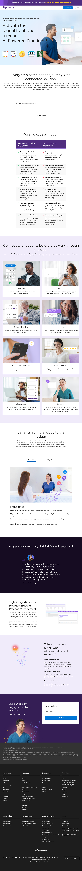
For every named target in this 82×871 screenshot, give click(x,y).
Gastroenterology (7, 785)
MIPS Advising (65, 792)
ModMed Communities (71, 858)
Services (64, 794)
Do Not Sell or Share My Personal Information (70, 831)
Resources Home (46, 778)
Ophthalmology (6, 789)
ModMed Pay (45, 828)
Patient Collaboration (47, 823)
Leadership (25, 780)
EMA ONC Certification (28, 821)
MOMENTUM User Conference (29, 787)
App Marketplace (7, 821)
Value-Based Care (46, 821)
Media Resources (26, 800)
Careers (24, 803)
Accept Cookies (68, 867)
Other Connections (7, 826)
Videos (44, 785)
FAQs (43, 794)
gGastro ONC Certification (29, 823)
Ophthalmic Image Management (50, 835)
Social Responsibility (27, 796)
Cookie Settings (66, 826)
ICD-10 (44, 792)
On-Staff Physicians (27, 783)
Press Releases (26, 792)
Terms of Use (65, 823)
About (24, 778)
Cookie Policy (5, 869)
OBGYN (4, 787)
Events (24, 785)
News (23, 789)
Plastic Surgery (6, 796)
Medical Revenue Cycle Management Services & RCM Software (69, 786)
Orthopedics (6, 792)
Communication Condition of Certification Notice (69, 835)
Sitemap (24, 809)
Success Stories (46, 780)
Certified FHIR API (7, 823)
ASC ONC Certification (28, 826)
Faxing (44, 837)
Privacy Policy (65, 821)
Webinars (44, 787)
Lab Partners (45, 839)
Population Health (46, 826)
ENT (4, 783)
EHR (63, 778)
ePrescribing (45, 830)
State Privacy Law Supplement (70, 828)
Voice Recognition (47, 832)
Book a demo (68, 8)
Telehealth (65, 796)
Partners (24, 805)
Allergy (4, 778)
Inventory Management (48, 841)
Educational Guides (47, 789)
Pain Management (7, 794)
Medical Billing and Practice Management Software (69, 781)
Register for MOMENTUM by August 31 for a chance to (41, 3)
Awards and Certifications (28, 798)
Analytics (64, 790)
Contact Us (25, 807)
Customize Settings (49, 867)
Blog (23, 794)
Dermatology (6, 780)
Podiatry (5, 798)
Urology (5, 800)
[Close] (79, 867)
